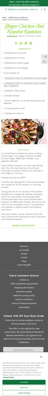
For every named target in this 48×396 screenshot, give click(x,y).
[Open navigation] (6, 9)
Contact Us (24, 279)
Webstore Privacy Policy (24, 295)
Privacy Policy (8, 377)
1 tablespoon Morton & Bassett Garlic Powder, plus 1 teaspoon (25, 84)
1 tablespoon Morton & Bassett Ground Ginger (25, 78)
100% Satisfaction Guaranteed (24, 283)
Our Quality (24, 250)
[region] (24, 374)
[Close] (41, 356)
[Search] (42, 9)
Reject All (24, 387)
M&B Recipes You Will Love (18, 17)
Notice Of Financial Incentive (17, 338)
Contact (24, 257)
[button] (24, 4)
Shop (24, 261)
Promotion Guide (24, 291)
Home (4, 17)
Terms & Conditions (24, 299)
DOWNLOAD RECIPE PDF (23, 225)
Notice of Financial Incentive (24, 303)
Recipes (24, 253)
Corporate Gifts (24, 264)
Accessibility (24, 307)
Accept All (24, 382)
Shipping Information (24, 287)
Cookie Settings (24, 393)
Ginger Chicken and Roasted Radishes (15, 20)
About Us (24, 246)
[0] (45, 9)
